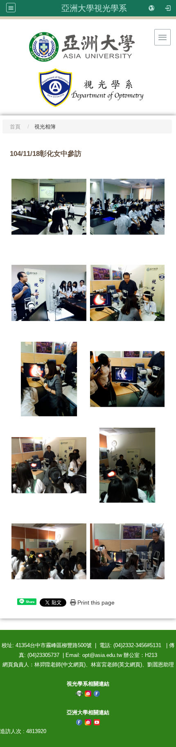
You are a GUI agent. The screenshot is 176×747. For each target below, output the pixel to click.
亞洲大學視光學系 (94, 8)
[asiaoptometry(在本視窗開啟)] (97, 693)
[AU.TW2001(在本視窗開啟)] (79, 722)
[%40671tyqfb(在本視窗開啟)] (79, 693)
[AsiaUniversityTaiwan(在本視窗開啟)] (97, 722)
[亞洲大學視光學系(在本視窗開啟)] (88, 46)
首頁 (15, 127)
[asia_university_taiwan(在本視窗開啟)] (88, 693)
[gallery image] (48, 206)
